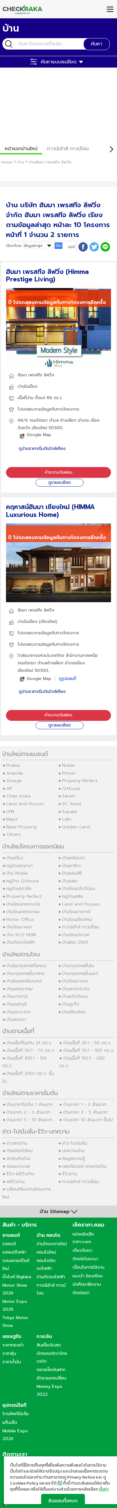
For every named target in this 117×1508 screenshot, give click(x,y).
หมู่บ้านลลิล (72, 896)
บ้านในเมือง (28, 386)
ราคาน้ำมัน (11, 1361)
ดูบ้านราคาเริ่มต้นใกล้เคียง (42, 448)
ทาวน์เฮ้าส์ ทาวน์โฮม (68, 148)
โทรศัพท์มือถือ (15, 1413)
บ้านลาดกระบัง (75, 988)
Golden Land (76, 827)
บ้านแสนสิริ (72, 873)
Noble (68, 765)
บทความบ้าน (73, 1150)
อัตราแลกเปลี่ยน (51, 1378)
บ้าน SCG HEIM (21, 934)
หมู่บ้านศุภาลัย (19, 888)
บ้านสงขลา (16, 1019)
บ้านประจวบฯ (18, 1012)
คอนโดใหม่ (46, 1252)
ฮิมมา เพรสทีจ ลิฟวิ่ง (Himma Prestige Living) (47, 275)
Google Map (39, 435)
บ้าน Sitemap (55, 1211)
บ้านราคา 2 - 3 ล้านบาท (28, 1112)
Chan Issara (18, 796)
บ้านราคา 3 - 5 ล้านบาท (85, 1112)
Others (13, 834)
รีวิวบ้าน (69, 1173)
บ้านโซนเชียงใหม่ (77, 919)
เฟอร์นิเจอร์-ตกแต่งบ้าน (84, 1166)
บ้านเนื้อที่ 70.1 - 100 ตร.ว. (88, 1050)
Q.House (71, 788)
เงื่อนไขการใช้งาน (88, 1267)
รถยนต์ (9, 1243)
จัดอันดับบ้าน (18, 1158)
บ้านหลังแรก (73, 857)
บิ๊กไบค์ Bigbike (17, 1276)
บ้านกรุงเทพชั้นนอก (80, 973)
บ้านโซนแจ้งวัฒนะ (78, 888)
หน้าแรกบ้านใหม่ (21, 148)
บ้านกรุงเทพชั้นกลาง (25, 973)
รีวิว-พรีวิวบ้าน (20, 1173)
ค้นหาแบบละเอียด (58, 61)
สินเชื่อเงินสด (49, 1345)
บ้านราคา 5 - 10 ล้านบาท (29, 1119)
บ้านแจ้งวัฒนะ (75, 996)
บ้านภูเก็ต (70, 1004)
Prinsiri (69, 773)
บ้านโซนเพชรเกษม (23, 911)
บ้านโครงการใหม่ (52, 1243)
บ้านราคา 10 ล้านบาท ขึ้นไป (88, 1119)
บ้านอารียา (71, 865)
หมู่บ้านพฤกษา (19, 865)
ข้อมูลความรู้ (73, 1158)
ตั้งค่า (104, 1489)
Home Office (20, 919)
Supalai (69, 811)
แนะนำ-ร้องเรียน (88, 1276)
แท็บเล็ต (9, 1422)
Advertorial (18, 1166)
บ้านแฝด (69, 881)
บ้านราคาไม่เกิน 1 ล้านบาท (29, 1104)
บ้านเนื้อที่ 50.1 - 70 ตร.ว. (30, 1050)
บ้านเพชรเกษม (19, 988)
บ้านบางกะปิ (17, 996)
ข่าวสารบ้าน (16, 1143)
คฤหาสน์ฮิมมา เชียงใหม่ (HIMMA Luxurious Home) (50, 510)
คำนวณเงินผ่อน (58, 472)
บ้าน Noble (17, 873)
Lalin (66, 819)
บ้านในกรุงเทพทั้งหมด (26, 965)
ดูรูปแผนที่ (67, 678)
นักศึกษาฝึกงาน (87, 1284)
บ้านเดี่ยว (14, 857)
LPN (10, 811)
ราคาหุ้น (9, 1353)
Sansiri (68, 796)
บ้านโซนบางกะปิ (76, 911)
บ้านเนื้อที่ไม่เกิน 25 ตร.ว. (29, 1042)
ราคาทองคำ (13, 1345)
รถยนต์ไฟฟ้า (14, 1252)
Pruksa (13, 765)
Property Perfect (80, 780)
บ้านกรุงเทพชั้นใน (78, 965)
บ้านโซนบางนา (19, 927)
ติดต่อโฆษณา (85, 1258)
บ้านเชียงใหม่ (73, 1012)
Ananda (14, 773)
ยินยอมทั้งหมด (63, 1500)
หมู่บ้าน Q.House (22, 881)
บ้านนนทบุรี (16, 1004)
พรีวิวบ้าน (15, 1181)
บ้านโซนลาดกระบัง (23, 904)
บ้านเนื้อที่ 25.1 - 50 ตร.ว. (87, 1042)
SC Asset (71, 803)
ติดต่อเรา (81, 1292)
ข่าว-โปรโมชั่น (74, 1143)
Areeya (13, 780)
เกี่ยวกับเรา (82, 1250)
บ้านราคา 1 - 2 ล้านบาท (84, 1104)
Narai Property (21, 827)
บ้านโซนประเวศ (75, 934)
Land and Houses (25, 803)
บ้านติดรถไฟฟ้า (20, 942)
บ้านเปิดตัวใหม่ (19, 1150)
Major (12, 819)
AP (9, 788)
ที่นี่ (59, 1483)
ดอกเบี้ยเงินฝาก (51, 1369)
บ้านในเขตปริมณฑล (24, 981)
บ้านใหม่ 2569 (75, 942)
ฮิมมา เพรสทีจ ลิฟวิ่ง (36, 375)
